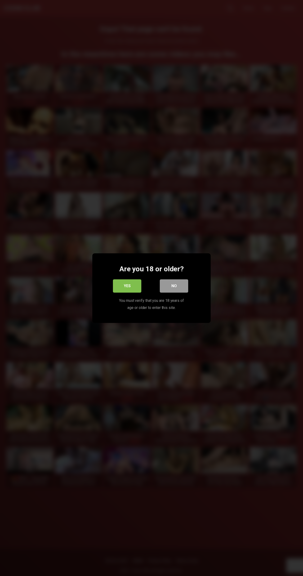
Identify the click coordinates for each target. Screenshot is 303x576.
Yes (127, 285)
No (174, 285)
